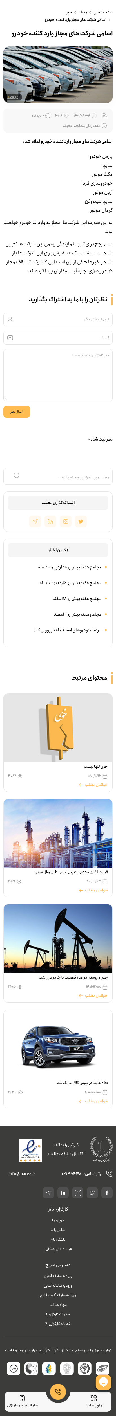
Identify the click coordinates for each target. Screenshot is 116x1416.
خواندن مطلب (96, 785)
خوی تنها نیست (96, 767)
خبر (69, 12)
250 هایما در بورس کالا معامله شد (82, 1083)
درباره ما (58, 1220)
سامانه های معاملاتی (22, 1405)
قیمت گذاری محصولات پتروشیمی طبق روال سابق (71, 872)
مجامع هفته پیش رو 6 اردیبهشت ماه (71, 582)
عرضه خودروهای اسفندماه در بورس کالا (68, 630)
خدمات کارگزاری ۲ (58, 1324)
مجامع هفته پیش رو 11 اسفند (78, 614)
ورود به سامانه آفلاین (58, 1286)
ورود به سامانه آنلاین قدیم (58, 1295)
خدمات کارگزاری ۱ (58, 1314)
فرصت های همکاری (58, 1249)
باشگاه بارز (58, 1240)
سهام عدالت (58, 1305)
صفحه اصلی (103, 12)
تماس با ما (58, 1230)
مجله (83, 12)
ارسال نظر (16, 411)
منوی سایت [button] (93, 1405)
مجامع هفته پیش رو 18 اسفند (77, 598)
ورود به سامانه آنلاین (58, 1276)
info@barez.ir (21, 1174)
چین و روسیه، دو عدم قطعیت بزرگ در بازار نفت (73, 977)
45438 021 (71, 1174)
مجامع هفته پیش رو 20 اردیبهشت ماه (70, 567)
